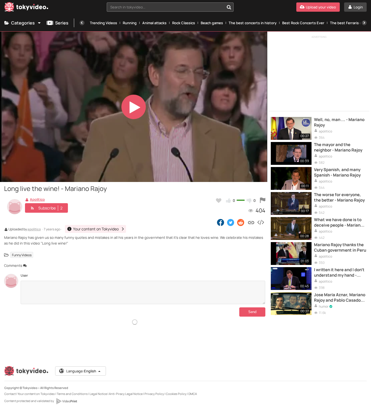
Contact (10, 394)
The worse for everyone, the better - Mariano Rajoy (339, 197)
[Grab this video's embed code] (260, 222)
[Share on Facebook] (220, 222)
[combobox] (170, 7)
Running (130, 22)
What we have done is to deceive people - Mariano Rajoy (338, 222)
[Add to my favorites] (218, 200)
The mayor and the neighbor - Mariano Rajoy (338, 147)
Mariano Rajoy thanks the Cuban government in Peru (340, 247)
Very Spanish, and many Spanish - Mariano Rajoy (337, 172)
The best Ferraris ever (348, 22)
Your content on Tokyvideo (36, 394)
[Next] (364, 22)
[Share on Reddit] (241, 222)
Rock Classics (183, 22)
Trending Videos (103, 22)
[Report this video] (262, 200)
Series (61, 23)
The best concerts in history (252, 22)
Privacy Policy (154, 394)
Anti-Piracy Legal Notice (126, 394)
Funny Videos (22, 255)
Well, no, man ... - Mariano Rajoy (339, 122)
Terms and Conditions (72, 394)
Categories (23, 23)
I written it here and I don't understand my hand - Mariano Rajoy (339, 272)
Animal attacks (154, 22)
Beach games (212, 22)
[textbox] (165, 7)
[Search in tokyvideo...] (229, 7)
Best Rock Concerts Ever (303, 22)
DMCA (192, 394)
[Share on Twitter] (230, 222)
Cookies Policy (176, 394)
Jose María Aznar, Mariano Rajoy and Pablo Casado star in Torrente (339, 297)
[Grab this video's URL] (251, 222)
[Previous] (82, 22)
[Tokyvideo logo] (26, 8)
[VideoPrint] (66, 401)
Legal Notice (98, 394)
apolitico (34, 229)
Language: (81, 371)
